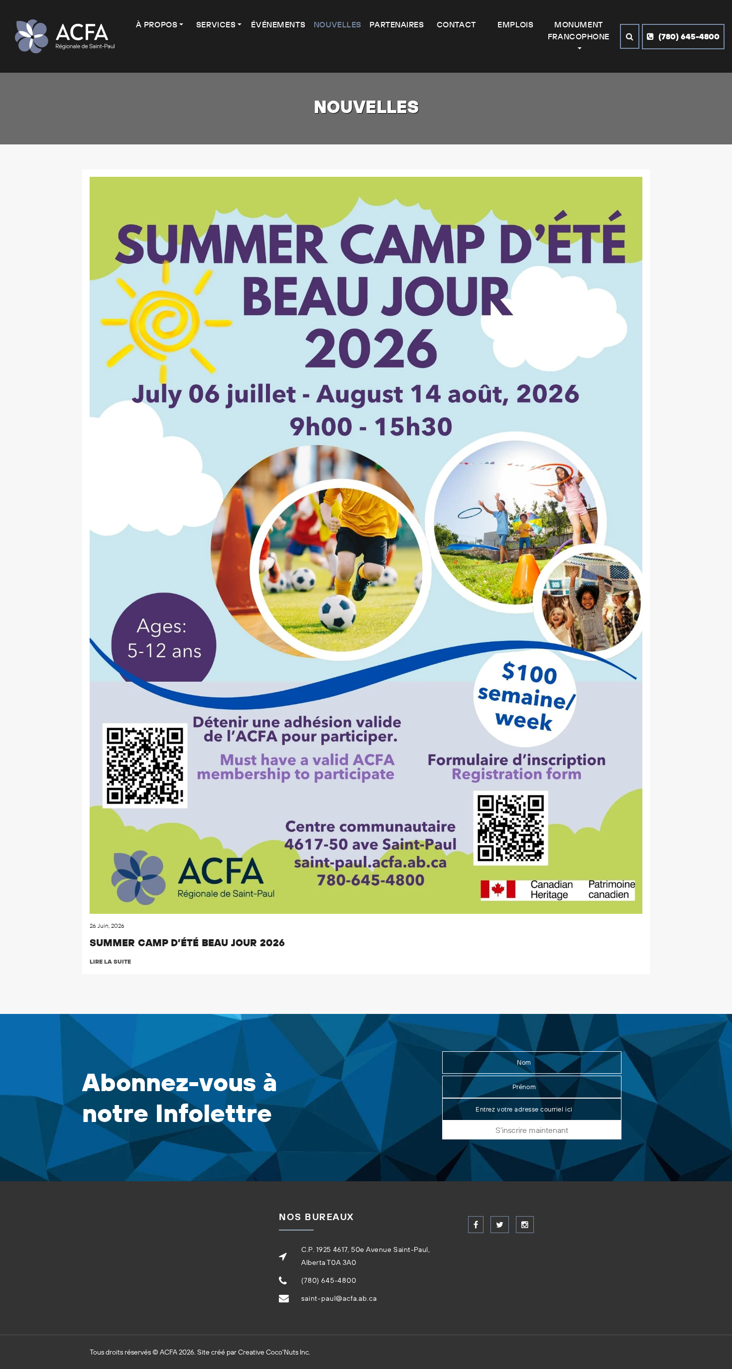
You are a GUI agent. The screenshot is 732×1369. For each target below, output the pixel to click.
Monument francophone (579, 30)
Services (216, 24)
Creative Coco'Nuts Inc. (274, 1352)
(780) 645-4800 (688, 36)
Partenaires (396, 24)
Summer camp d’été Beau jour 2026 (187, 942)
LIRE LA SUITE (110, 961)
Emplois (515, 24)
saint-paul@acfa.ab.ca (339, 1298)
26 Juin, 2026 (107, 925)
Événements (278, 24)
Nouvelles (338, 24)
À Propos (156, 24)
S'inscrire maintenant (531, 1130)
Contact (456, 24)
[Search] (629, 36)
